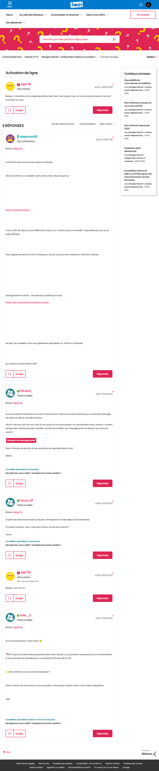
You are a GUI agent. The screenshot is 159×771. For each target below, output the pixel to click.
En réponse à (29, 581)
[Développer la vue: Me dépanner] (24, 22)
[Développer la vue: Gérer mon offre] (107, 15)
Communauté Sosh (11, 56)
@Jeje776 (18, 148)
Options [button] (151, 56)
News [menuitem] (9, 14)
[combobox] (79, 39)
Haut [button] (8, 752)
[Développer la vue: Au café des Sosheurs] (45, 15)
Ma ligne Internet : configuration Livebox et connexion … (69, 56)
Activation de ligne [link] (109, 56)
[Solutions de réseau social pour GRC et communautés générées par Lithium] (149, 753)
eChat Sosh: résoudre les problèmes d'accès (27, 302)
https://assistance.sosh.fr (18, 209)
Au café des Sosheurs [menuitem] (31, 14)
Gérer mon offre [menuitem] (95, 14)
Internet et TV (31, 56)
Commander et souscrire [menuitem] (65, 14)
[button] (9, 110)
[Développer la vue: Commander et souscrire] (81, 15)
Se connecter (143, 14)
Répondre (102, 110)
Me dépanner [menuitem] (14, 22)
